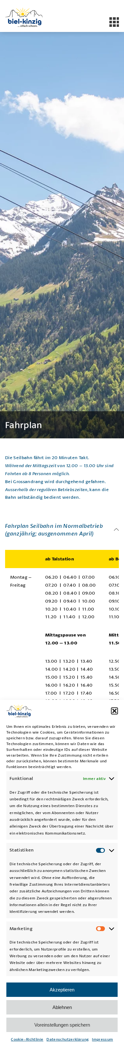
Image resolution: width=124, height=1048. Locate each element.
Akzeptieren (62, 989)
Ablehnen (62, 1007)
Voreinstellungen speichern (62, 1025)
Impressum (102, 1039)
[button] (114, 711)
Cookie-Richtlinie (27, 1039)
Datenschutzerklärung (67, 1039)
